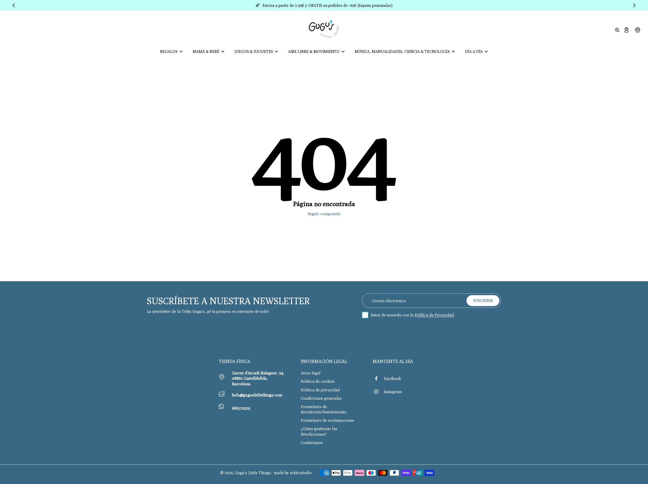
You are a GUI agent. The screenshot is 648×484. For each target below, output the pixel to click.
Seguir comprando (324, 213)
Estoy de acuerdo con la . (413, 315)
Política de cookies (318, 381)
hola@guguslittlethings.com (257, 395)
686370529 (241, 408)
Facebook (392, 378)
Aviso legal (310, 373)
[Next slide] (634, 5)
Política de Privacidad (434, 315)
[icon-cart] (637, 30)
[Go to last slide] (13, 5)
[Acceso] (626, 30)
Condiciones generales (321, 398)
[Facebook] (378, 378)
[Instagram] (378, 391)
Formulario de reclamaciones (327, 420)
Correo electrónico (389, 300)
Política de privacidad (320, 390)
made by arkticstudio (293, 472)
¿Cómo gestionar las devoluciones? (319, 431)
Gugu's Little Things (253, 472)
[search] (617, 30)
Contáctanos (312, 442)
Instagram (393, 391)
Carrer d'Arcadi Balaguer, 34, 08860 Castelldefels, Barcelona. (258, 378)
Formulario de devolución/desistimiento (324, 409)
